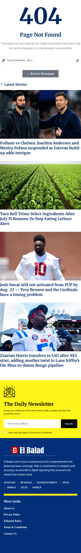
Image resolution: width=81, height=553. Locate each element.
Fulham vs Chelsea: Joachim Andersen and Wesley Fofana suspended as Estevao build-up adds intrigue (40, 148)
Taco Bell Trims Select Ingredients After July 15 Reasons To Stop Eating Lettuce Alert (37, 218)
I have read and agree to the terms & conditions (30, 432)
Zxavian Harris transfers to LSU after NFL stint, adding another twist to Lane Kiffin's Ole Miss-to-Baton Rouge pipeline (39, 360)
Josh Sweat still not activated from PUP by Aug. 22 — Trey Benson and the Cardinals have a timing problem (39, 289)
